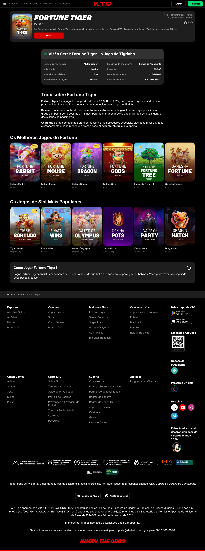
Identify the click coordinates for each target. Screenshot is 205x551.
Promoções (14, 327)
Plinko (10, 402)
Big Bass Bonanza (100, 337)
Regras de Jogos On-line (104, 402)
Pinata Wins (47, 248)
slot (77, 101)
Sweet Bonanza (98, 317)
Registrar (195, 3)
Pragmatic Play (15, 252)
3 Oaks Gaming (108, 252)
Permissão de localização (104, 391)
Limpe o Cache (98, 422)
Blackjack (136, 322)
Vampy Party (140, 248)
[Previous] (10, 167)
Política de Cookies (59, 396)
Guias (92, 417)
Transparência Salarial (61, 410)
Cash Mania (96, 332)
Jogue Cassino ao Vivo (144, 312)
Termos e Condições (60, 386)
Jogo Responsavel (100, 407)
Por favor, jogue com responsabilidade (125, 483)
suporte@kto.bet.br (126, 530)
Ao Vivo (12, 317)
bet (98, 274)
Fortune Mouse (48, 184)
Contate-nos (96, 381)
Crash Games (56, 322)
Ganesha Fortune (173, 184)
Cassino (20, 294)
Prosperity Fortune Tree (145, 184)
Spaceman (13, 386)
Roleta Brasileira (140, 332)
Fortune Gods (109, 184)
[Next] (195, 167)
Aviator (11, 381)
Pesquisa (53, 420)
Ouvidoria (95, 412)
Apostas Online (16, 312)
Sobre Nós (54, 381)
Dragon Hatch (172, 248)
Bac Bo (134, 327)
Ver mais (25, 162)
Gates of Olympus (81, 248)
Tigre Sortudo (17, 248)
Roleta (134, 317)
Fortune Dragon (79, 184)
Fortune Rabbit (17, 184)
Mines (10, 396)
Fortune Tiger (97, 312)
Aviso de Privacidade (61, 391)
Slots (51, 317)
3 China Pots (109, 248)
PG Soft (13, 187)
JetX (10, 391)
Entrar (178, 3)
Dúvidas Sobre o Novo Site (105, 386)
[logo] (102, 4)
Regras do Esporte (100, 396)
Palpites (12, 322)
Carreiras (53, 415)
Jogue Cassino (57, 312)
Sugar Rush (96, 322)
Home (10, 294)
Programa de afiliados (143, 381)
